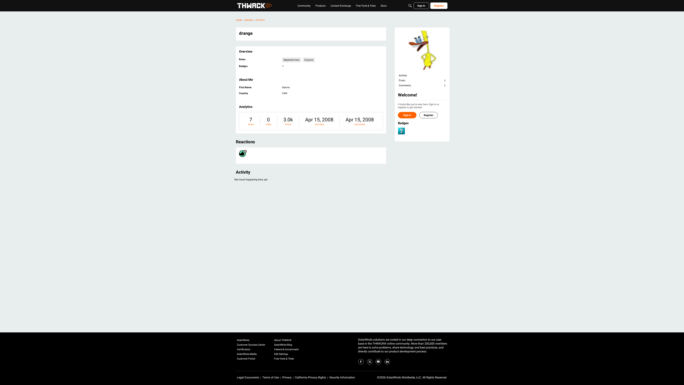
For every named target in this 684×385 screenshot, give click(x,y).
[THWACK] (254, 5)
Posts (251, 124)
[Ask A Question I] (401, 131)
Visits (268, 124)
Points (288, 124)
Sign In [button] (407, 115)
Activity (403, 75)
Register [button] (428, 115)
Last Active (359, 124)
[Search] (410, 5)
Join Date (319, 124)
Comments (422, 85)
